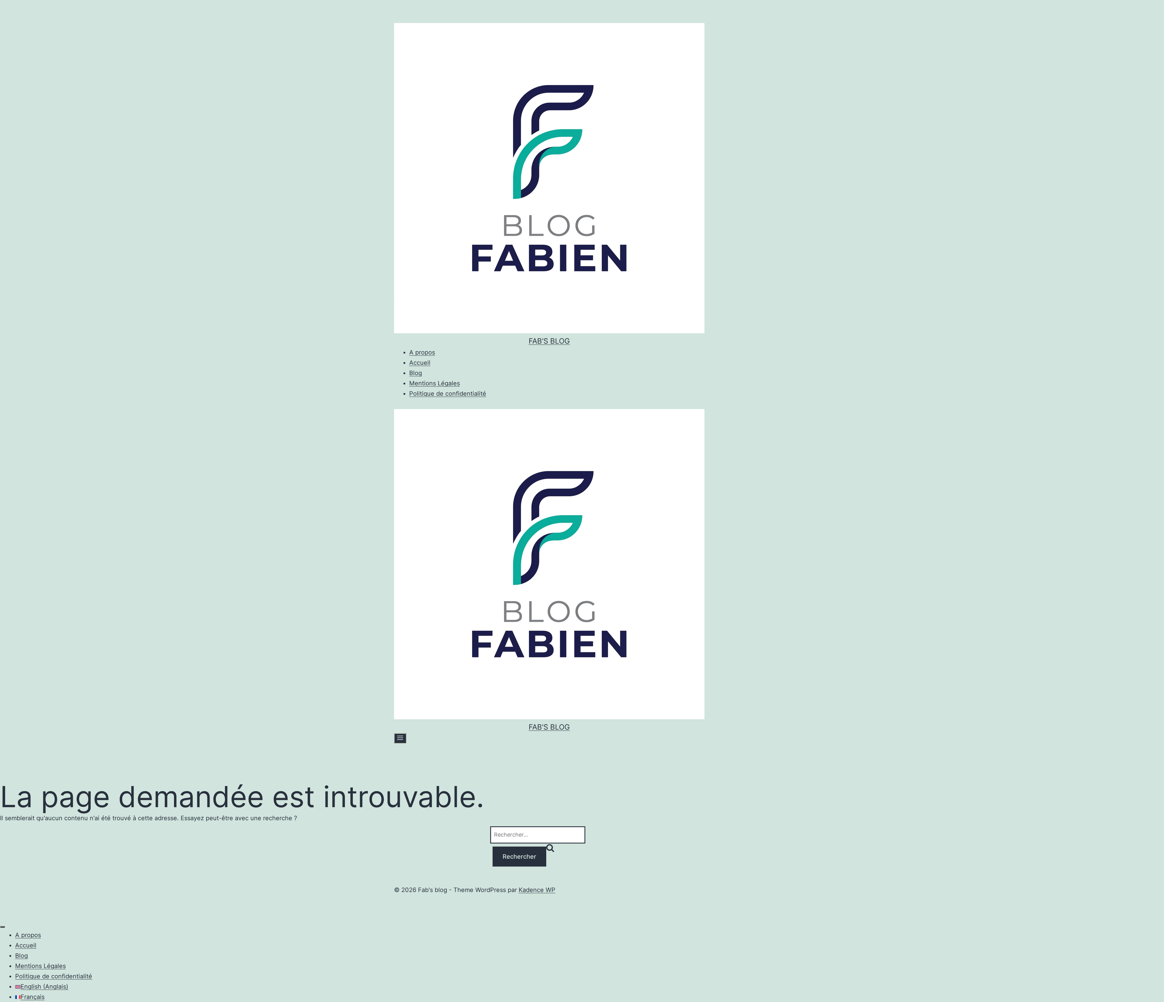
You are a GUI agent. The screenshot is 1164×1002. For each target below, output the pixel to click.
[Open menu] (400, 738)
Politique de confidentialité (447, 393)
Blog (415, 373)
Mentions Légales (434, 383)
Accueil (419, 362)
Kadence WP (537, 890)
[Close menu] (2, 927)
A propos (422, 352)
